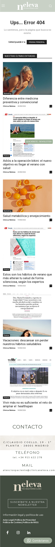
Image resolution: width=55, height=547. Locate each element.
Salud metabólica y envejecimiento (26, 216)
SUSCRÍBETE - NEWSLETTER (39, 141)
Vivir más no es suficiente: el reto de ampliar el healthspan (27, 404)
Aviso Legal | (9, 520)
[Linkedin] (28, 532)
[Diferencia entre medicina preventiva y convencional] (27, 78)
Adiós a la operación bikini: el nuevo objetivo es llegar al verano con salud (27, 164)
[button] (38, 540)
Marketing (7, 93)
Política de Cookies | (13, 522)
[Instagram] (18, 532)
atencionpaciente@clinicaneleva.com (29, 470)
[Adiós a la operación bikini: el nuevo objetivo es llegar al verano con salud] (27, 135)
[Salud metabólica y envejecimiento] (27, 195)
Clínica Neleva (9, 106)
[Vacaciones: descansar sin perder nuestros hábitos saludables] (27, 315)
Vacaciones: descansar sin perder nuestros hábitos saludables (25, 342)
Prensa (6, 156)
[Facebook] (7, 532)
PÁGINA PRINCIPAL (37, 42)
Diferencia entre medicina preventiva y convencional (20, 100)
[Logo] (28, 5)
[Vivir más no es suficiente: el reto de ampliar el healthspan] (27, 377)
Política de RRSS (31, 522)
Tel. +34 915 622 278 (27, 457)
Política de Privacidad (25, 520)
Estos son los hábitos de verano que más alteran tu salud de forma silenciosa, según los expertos (27, 278)
